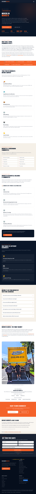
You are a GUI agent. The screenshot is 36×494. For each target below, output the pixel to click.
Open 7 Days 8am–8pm (22, 483)
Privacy (6, 492)
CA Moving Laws (18, 492)
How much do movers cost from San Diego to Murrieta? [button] (18, 295)
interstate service (31, 333)
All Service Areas (4, 478)
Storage (19, 399)
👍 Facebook (25, 480)
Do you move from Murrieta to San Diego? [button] (18, 298)
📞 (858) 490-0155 (17, 27)
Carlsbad (3, 482)
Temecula (13, 395)
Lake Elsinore (23, 395)
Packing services (14, 399)
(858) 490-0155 (6, 468)
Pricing (3, 477)
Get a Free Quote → (6, 27)
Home (2, 9)
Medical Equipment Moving (23, 467)
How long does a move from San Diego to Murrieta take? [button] (18, 309)
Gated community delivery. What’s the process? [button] (18, 316)
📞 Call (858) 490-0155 (16, 459)
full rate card (9, 55)
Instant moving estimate (26, 399)
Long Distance (21, 463)
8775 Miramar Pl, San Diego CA (23, 481)
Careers (14, 492)
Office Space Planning (22, 466)
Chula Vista (3, 481)
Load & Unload (21, 470)
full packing (5, 335)
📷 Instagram (21, 480)
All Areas (3, 486)
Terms (12, 492)
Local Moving (21, 462)
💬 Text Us (22, 459)
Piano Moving (21, 471)
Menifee (17, 395)
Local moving (8, 399)
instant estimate (20, 55)
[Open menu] (33, 1)
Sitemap (3, 492)
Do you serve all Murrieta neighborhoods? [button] (18, 302)
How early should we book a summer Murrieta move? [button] (18, 312)
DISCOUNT (6, 1)
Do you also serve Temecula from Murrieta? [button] (18, 305)
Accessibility (9, 492)
